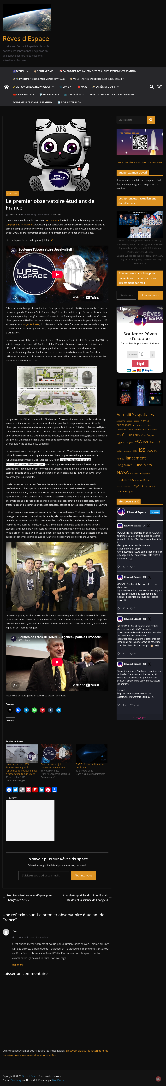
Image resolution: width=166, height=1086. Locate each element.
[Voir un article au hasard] (159, 87)
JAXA (150, 450)
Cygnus (120, 442)
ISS (142, 450)
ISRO (135, 451)
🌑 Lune (64, 86)
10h (144, 577)
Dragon (129, 442)
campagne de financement (20, 224)
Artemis (136, 425)
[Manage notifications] (158, 1078)
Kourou (120, 458)
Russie (146, 480)
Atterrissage (140, 429)
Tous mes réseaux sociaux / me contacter (140, 162)
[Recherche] (151, 120)
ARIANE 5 (145, 420)
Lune (138, 464)
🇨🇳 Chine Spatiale (23, 94)
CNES (136, 435)
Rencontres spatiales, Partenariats (112, 94)
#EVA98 (121, 532)
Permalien (43, 937)
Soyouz (137, 485)
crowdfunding (30, 214)
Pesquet (134, 473)
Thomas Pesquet (125, 491)
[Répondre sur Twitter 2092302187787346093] (119, 705)
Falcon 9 (155, 442)
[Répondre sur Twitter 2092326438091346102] (119, 653)
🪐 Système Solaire (104, 86)
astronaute (121, 429)
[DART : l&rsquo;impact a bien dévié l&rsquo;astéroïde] (91, 753)
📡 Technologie (49, 94)
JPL (155, 451)
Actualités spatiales (135, 415)
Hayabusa (127, 451)
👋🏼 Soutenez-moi (44, 71)
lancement (136, 458)
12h (144, 664)
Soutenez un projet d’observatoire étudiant (53, 766)
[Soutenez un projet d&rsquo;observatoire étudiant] (57, 753)
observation (43, 214)
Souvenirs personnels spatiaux (32, 102)
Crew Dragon (147, 435)
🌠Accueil (19, 71)
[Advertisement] (30, 820)
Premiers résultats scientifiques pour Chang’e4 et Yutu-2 (29, 898)
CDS (119, 435)
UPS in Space (52, 220)
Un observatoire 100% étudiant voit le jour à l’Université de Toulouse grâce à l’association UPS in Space (21, 769)
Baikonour (153, 429)
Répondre (17, 964)
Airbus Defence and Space (128, 421)
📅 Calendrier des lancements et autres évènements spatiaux (97, 71)
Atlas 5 (130, 429)
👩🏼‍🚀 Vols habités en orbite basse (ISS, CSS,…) (96, 78)
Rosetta (138, 480)
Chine (127, 434)
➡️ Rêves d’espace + (69, 102)
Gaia (119, 450)
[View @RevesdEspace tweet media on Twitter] (131, 559)
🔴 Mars (82, 86)
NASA (123, 472)
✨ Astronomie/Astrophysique (32, 86)
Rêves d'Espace (26, 38)
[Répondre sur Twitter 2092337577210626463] (119, 608)
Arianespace (124, 425)
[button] (27, 71)
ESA (138, 442)
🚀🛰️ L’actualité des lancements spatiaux (39, 78)
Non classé (12, 193)
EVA (145, 442)
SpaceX (150, 486)
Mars (148, 464)
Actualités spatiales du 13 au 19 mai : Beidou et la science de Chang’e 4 (85, 898)
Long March (124, 465)
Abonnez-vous (83, 875)
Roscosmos (125, 479)
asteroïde (146, 425)
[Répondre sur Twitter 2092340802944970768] (119, 566)
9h (144, 525)
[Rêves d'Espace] (6, 87)
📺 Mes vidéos (72, 94)
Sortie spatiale (123, 486)
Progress (145, 473)
